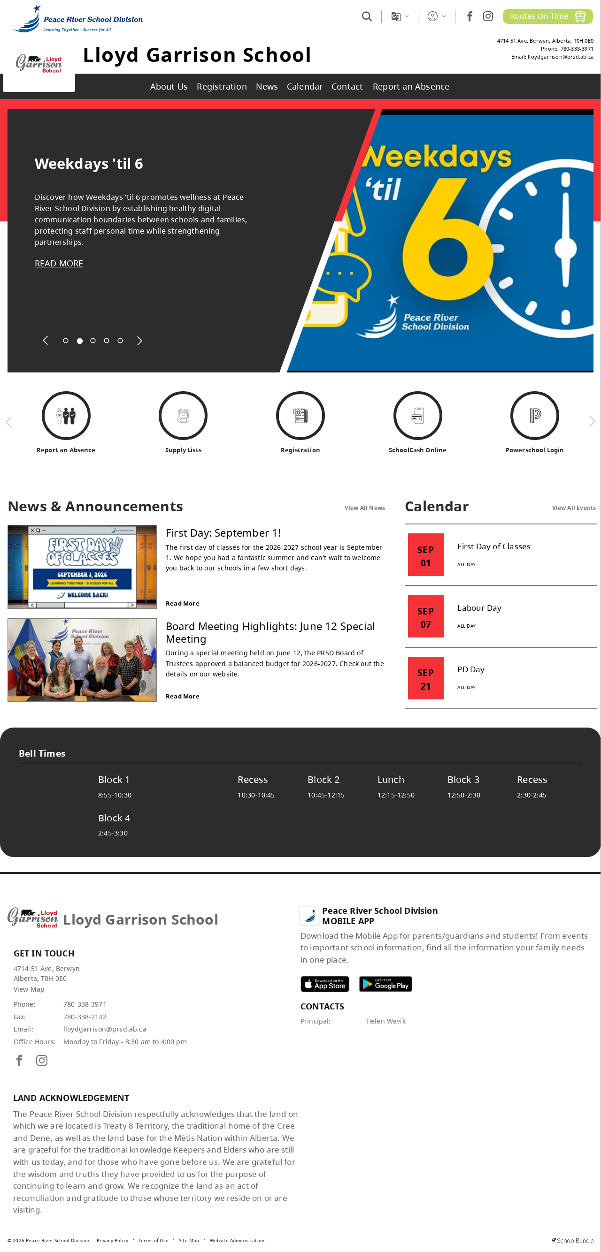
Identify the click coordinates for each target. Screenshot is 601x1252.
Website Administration (237, 1240)
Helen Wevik (386, 1021)
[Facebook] (470, 16)
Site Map (189, 1240)
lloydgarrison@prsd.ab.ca (104, 1028)
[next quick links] (592, 422)
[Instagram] (488, 16)
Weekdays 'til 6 (89, 163)
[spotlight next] (140, 340)
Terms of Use (154, 1240)
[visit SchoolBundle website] (572, 1240)
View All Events (574, 508)
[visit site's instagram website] (41, 1061)
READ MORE (59, 263)
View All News (365, 508)
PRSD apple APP (324, 984)
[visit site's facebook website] (19, 1061)
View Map (29, 989)
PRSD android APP (385, 984)
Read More (183, 603)
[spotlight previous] (46, 340)
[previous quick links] (9, 422)
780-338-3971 (85, 1004)
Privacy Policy (112, 1240)
